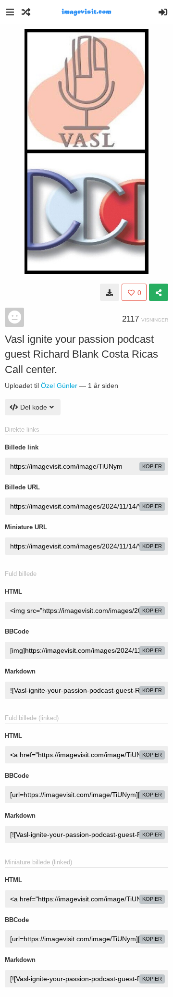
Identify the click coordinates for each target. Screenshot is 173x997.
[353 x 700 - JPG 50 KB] (109, 292)
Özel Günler (59, 385)
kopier (152, 466)
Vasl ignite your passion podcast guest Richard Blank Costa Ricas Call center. (81, 354)
